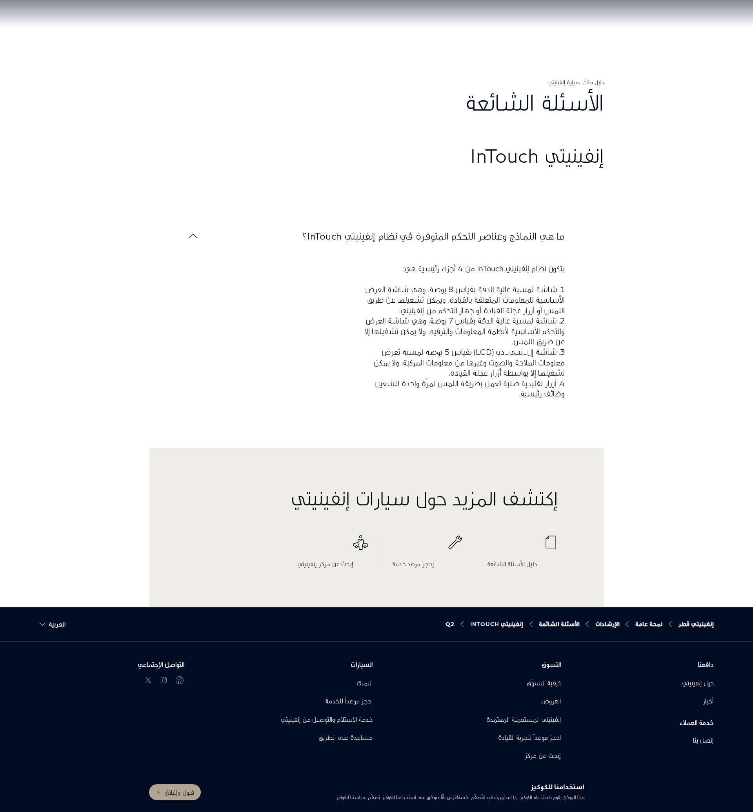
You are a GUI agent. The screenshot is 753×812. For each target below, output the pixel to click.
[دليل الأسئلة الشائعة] (522, 546)
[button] (376, 236)
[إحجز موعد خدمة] (427, 546)
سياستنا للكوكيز (351, 797)
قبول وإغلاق (179, 792)
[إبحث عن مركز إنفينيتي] (332, 546)
